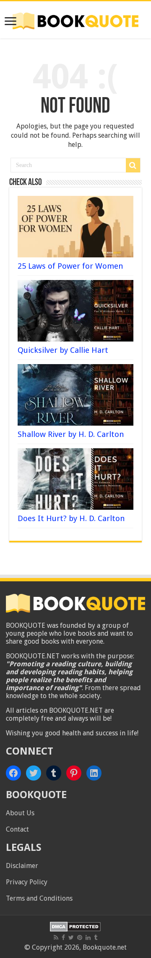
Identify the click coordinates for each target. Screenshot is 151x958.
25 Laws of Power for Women (70, 266)
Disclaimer (22, 866)
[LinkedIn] (88, 937)
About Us (20, 813)
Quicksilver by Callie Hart (63, 350)
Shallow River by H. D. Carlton (71, 434)
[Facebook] (63, 937)
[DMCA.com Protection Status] (75, 926)
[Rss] (56, 937)
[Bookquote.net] (75, 20)
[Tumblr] (95, 937)
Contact (17, 829)
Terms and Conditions (39, 898)
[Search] (133, 165)
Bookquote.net (105, 947)
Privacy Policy (26, 882)
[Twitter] (71, 937)
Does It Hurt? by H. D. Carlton (71, 518)
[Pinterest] (79, 937)
